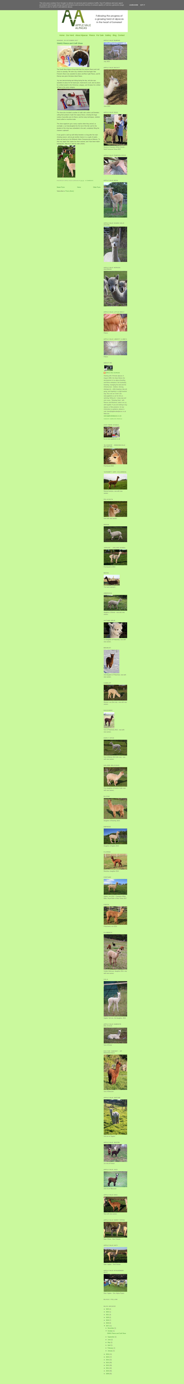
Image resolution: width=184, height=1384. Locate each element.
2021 (107, 1314)
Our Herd (70, 35)
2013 (107, 1362)
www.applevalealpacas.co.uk (112, 416)
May (109, 1342)
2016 (107, 1354)
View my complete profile (113, 418)
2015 (107, 1357)
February (111, 1348)
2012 (107, 1365)
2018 (107, 1323)
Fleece (92, 35)
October (110, 1331)
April (109, 1345)
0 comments (89, 180)
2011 (107, 1368)
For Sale (100, 35)
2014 (107, 1360)
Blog (114, 35)
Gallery (108, 35)
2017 (107, 1326)
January (110, 1351)
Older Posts (97, 187)
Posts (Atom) (69, 191)
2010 (107, 1371)
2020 (107, 1317)
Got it (142, 5)
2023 (107, 1309)
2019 (107, 1320)
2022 (107, 1312)
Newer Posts (61, 187)
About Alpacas (81, 35)
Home (62, 35)
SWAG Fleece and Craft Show (70, 43)
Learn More (133, 5)
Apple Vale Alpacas (113, 372)
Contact (121, 35)
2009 (107, 1373)
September (111, 1337)
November (111, 1328)
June (109, 1339)
